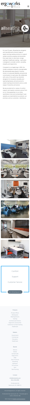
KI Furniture (15, 365)
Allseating (15, 361)
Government (15, 335)
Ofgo (15, 357)
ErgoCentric (15, 355)
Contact (15, 375)
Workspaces (15, 315)
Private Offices (15, 313)
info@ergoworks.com (15, 378)
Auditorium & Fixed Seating (15, 325)
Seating (15, 319)
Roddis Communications (19, 399)
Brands (15, 347)
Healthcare (15, 326)
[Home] (10, 4)
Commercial (15, 337)
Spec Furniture (15, 359)
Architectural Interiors (15, 321)
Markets (15, 332)
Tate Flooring (15, 369)
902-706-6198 (15, 380)
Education (15, 339)
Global (15, 352)
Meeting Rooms (15, 317)
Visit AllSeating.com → (15, 292)
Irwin (15, 367)
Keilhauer (15, 363)
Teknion (15, 350)
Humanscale (15, 354)
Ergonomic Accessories (15, 323)
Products (15, 310)
